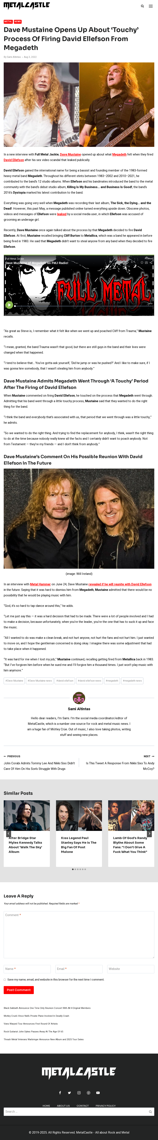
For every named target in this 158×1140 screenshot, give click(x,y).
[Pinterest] (88, 1092)
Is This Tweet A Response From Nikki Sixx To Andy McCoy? (120, 763)
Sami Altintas (14, 57)
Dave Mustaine (14, 681)
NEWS (18, 21)
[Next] (149, 833)
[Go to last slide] (8, 833)
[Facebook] (60, 1092)
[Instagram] (79, 1092)
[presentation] (27, 815)
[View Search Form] (142, 6)
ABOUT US (63, 1105)
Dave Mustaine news (40, 681)
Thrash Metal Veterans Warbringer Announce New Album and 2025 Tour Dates (44, 1039)
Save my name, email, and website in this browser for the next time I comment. (55, 979)
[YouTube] (98, 1092)
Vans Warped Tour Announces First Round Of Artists (31, 1023)
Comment (13, 915)
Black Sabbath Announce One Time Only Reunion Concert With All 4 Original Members (47, 1008)
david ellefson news (89, 681)
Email (62, 969)
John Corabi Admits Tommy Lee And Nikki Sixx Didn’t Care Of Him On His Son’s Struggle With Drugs (39, 763)
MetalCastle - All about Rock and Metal (102, 1132)
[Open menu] (150, 6)
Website (114, 969)
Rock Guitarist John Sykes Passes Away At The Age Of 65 (33, 1031)
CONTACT (83, 1105)
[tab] (73, 869)
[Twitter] (69, 1092)
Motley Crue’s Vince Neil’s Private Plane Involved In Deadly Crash (36, 1016)
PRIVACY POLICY (106, 1105)
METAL (8, 21)
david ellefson (64, 681)
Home (46, 1105)
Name (10, 969)
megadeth (112, 681)
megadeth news (132, 681)
